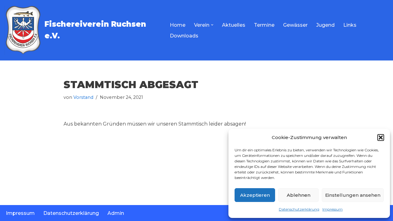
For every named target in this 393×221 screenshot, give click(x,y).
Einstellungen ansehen (352, 195)
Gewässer (295, 25)
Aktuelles (233, 25)
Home (177, 25)
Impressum (332, 209)
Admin (115, 213)
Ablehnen (298, 195)
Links (349, 25)
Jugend (325, 25)
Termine (264, 25)
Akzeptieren (255, 195)
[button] (381, 137)
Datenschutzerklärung (299, 209)
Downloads (184, 36)
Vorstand (83, 97)
